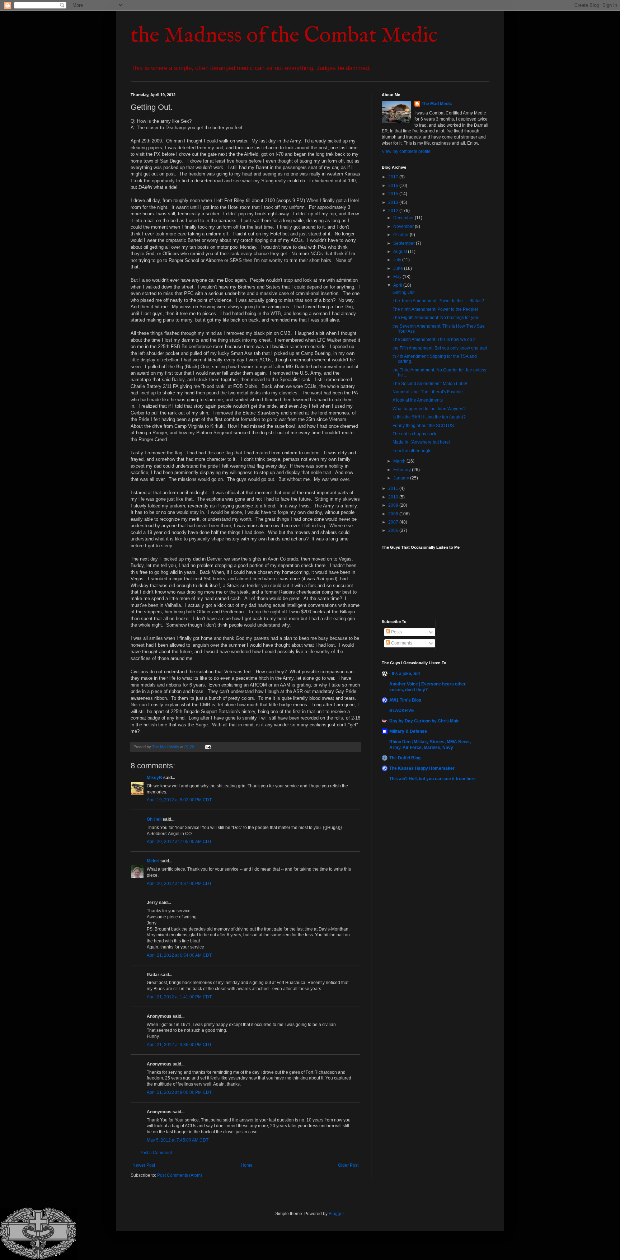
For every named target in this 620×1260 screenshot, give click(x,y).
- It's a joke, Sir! (405, 673)
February (402, 469)
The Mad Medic (437, 103)
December (404, 217)
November (404, 226)
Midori (153, 860)
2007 (393, 522)
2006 (393, 530)
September (404, 243)
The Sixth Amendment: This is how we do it (434, 339)
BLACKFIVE (401, 710)
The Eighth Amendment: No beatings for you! (436, 317)
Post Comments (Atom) (179, 1175)
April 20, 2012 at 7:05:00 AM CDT (179, 841)
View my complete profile (406, 151)
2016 (393, 185)
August (400, 251)
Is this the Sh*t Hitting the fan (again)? (429, 417)
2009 (393, 505)
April (398, 285)
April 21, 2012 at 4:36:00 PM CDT (179, 1044)
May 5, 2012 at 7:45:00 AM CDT (177, 1140)
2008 (393, 513)
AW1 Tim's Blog (405, 700)
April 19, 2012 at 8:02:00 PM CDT (179, 799)
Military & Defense (408, 731)
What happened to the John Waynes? (429, 408)
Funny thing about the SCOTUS (423, 425)
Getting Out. (404, 292)
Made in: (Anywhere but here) (421, 442)
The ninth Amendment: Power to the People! (435, 309)
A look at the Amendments (418, 400)
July (397, 259)
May (398, 276)
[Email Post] (207, 747)
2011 (393, 488)
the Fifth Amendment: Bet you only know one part (440, 348)
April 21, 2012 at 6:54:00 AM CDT (179, 955)
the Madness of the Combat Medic (284, 36)
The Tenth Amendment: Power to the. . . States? (438, 300)
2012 (393, 210)
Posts (396, 631)
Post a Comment (156, 1152)
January (401, 478)
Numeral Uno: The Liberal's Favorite (428, 391)
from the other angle (412, 450)
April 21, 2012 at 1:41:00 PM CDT (179, 996)
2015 (393, 193)
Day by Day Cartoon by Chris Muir (424, 720)
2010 (393, 497)
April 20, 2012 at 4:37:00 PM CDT (179, 883)
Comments (401, 643)
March (400, 461)
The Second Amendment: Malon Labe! (430, 383)
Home (247, 1165)
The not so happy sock (414, 433)
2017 (393, 176)
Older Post (348, 1165)
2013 (393, 202)
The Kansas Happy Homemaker (422, 768)
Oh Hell (154, 819)
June (398, 268)
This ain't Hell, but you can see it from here (432, 778)
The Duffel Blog (405, 757)
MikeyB (154, 777)
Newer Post (143, 1165)
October (401, 234)
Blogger (336, 1213)
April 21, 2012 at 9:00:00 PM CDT (179, 1092)
